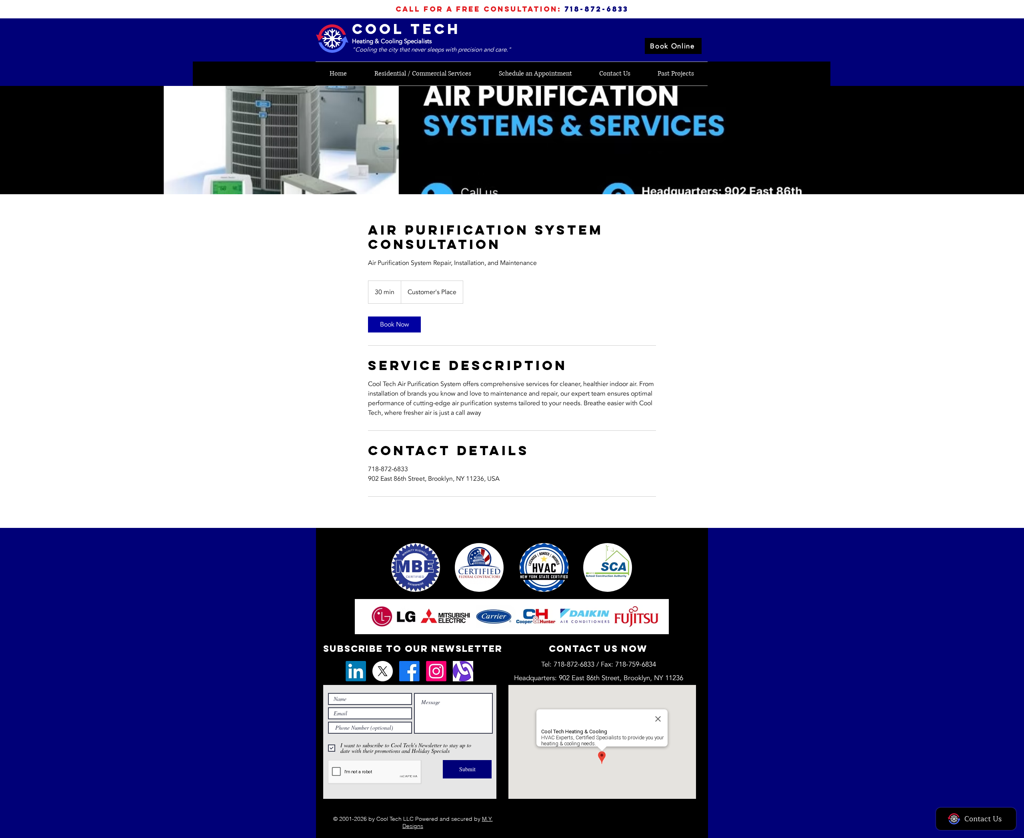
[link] (394, 324)
